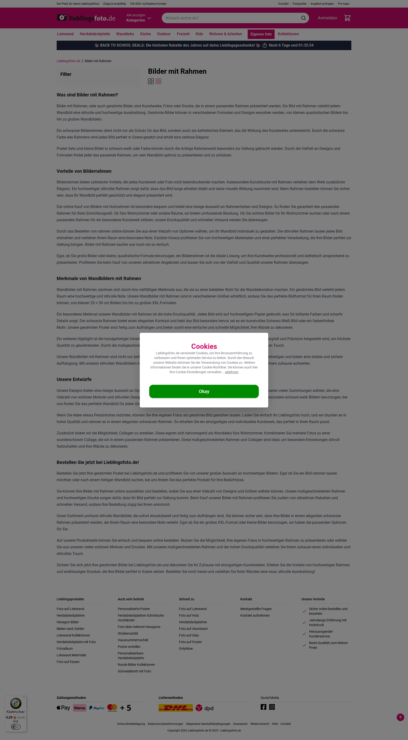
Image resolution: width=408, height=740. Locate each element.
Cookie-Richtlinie (214, 367)
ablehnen (231, 372)
